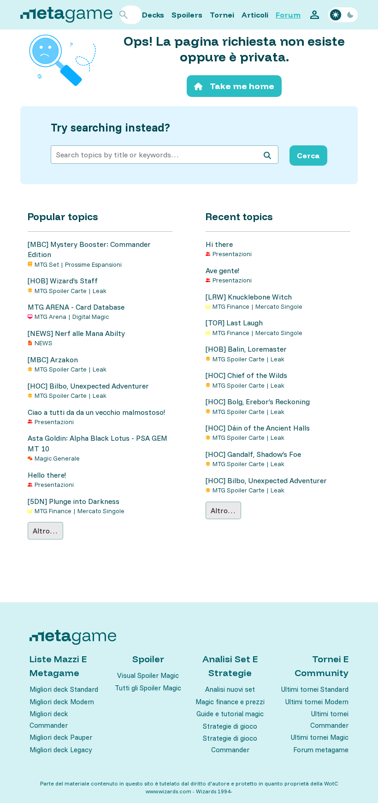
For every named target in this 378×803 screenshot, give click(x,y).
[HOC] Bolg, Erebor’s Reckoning (258, 401)
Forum (288, 14)
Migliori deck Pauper (61, 737)
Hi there (219, 244)
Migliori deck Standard (64, 689)
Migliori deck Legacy (61, 749)
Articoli (255, 14)
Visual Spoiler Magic (148, 675)
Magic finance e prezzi (230, 701)
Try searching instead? (110, 127)
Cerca (308, 155)
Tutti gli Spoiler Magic (148, 687)
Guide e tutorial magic (230, 713)
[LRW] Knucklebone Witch (249, 296)
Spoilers (186, 14)
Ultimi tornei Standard (314, 689)
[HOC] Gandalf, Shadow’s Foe (253, 454)
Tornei (222, 14)
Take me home (242, 86)
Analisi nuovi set (230, 689)
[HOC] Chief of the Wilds (246, 375)
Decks (153, 14)
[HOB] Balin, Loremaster (246, 349)
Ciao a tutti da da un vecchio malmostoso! (96, 412)
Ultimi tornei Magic (319, 737)
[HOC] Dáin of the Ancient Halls (258, 427)
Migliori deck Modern (62, 701)
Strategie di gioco (230, 726)
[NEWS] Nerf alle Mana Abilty (76, 333)
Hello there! (47, 474)
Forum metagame (320, 749)
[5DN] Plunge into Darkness (73, 501)
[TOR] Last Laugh (234, 322)
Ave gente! (222, 270)
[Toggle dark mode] (343, 14)
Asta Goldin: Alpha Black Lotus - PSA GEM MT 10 (97, 443)
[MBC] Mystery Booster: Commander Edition (89, 249)
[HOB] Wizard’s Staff (63, 280)
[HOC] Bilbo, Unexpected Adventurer (88, 385)
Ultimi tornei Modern (316, 701)
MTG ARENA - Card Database (76, 307)
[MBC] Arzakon (53, 359)
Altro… (45, 530)
